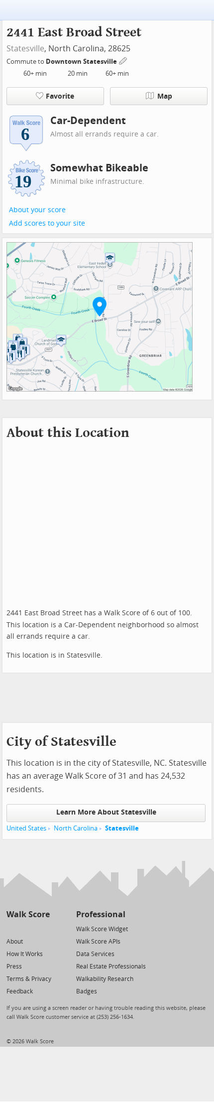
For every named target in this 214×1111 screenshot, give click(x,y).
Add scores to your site (47, 223)
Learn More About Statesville (106, 812)
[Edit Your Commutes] (123, 60)
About (14, 941)
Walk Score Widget (102, 929)
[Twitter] (12, 928)
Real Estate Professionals (111, 966)
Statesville (25, 48)
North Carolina (76, 828)
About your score (37, 210)
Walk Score (28, 914)
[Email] (43, 928)
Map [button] (164, 96)
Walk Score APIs (98, 941)
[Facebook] (27, 928)
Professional (100, 914)
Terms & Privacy (28, 978)
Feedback (19, 991)
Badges (86, 991)
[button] (99, 306)
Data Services (95, 954)
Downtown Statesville (82, 61)
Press (14, 966)
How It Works (24, 954)
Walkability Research (104, 978)
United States (26, 828)
